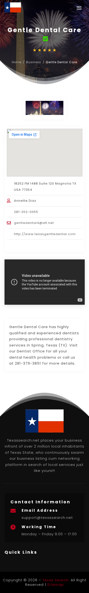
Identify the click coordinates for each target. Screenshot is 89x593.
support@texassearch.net (47, 517)
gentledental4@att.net (34, 223)
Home (16, 62)
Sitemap (55, 584)
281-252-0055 (26, 212)
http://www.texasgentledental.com (45, 234)
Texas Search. (56, 580)
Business (33, 62)
